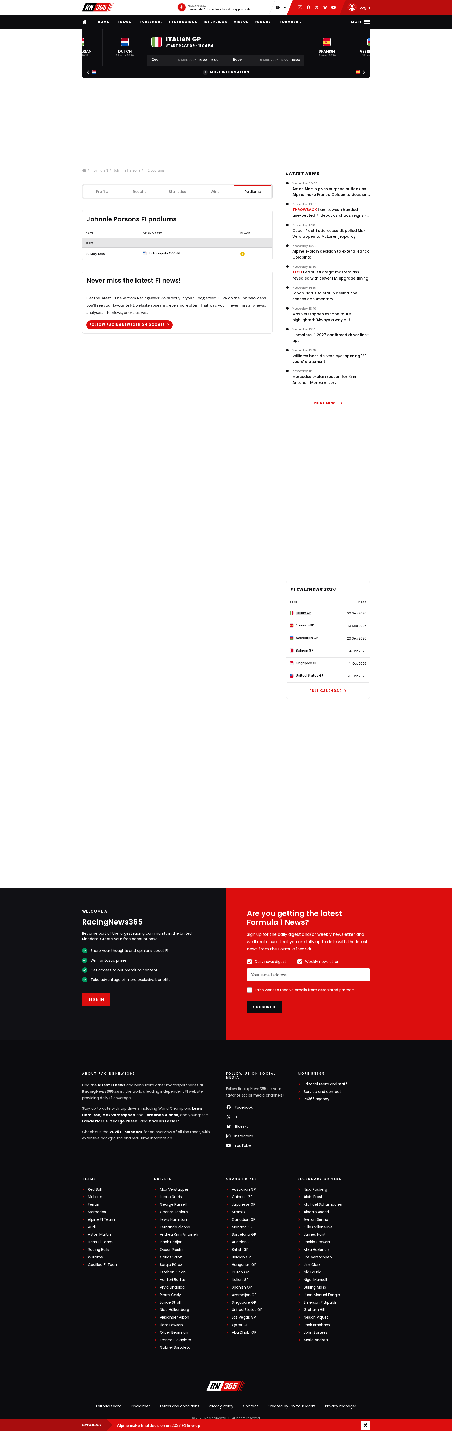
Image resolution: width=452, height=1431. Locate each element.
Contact (250, 1406)
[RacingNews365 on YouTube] (333, 7)
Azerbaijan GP (244, 1295)
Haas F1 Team (100, 1242)
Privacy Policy (221, 1406)
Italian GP (240, 1280)
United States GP (247, 1310)
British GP (240, 1249)
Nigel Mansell (315, 1280)
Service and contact (322, 1092)
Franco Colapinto (175, 1340)
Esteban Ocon (173, 1272)
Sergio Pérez (171, 1265)
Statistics (177, 191)
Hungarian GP (244, 1265)
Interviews (216, 22)
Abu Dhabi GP (244, 1332)
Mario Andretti (316, 1340)
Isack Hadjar (171, 1242)
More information (229, 72)
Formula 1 (100, 170)
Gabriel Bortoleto (175, 1347)
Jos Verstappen (318, 1257)
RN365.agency (316, 1099)
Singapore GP (244, 1302)
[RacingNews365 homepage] (84, 22)
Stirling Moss (315, 1287)
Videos (241, 22)
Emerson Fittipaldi (320, 1302)
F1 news (123, 22)
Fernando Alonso (161, 1115)
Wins (215, 191)
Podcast (264, 22)
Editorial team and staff (325, 1084)
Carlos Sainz (171, 1257)
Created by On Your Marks (292, 1406)
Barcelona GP (244, 1234)
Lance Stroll (170, 1302)
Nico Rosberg (315, 1189)
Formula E (290, 22)
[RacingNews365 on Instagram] (300, 7)
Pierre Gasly (170, 1295)
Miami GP (240, 1212)
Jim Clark (312, 1265)
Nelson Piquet (316, 1317)
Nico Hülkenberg (174, 1310)
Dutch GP (240, 1272)
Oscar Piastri (171, 1249)
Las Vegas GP (244, 1317)
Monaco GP (242, 1227)
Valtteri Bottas (173, 1280)
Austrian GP (242, 1242)
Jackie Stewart (317, 1242)
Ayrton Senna (316, 1219)
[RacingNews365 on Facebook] (308, 7)
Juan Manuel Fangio (322, 1295)
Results (140, 191)
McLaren (95, 1197)
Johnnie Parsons (127, 170)
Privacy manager (340, 1406)
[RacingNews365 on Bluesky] (325, 7)
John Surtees (315, 1332)
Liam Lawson (171, 1325)
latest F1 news (111, 1085)
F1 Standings (183, 22)
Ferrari (93, 1204)
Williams (95, 1257)
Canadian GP (244, 1219)
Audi (92, 1227)
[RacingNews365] (98, 7)
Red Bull (95, 1189)
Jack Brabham (317, 1325)
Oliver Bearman (174, 1332)
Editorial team (108, 1406)
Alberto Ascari (316, 1212)
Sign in (96, 999)
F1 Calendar (150, 22)
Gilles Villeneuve (318, 1227)
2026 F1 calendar (126, 1131)
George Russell (124, 1121)
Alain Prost (313, 1197)
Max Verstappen (118, 1115)
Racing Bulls (98, 1249)
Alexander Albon (174, 1317)
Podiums (253, 191)
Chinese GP (242, 1197)
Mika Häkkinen (316, 1249)
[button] (125, 47)
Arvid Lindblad (172, 1287)
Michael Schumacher (323, 1204)
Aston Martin (99, 1234)
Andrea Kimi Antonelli (179, 1234)
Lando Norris (95, 1121)
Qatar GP (240, 1325)
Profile (102, 191)
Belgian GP (241, 1257)
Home (103, 22)
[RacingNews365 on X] (317, 7)
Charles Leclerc (164, 1121)
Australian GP (244, 1189)
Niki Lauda (312, 1272)
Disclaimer (140, 1406)
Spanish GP (242, 1287)
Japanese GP (244, 1204)
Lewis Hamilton (173, 1219)
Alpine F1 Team (101, 1219)
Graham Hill (314, 1310)
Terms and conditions (179, 1406)
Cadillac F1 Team (103, 1265)
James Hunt (315, 1234)
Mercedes (97, 1212)
